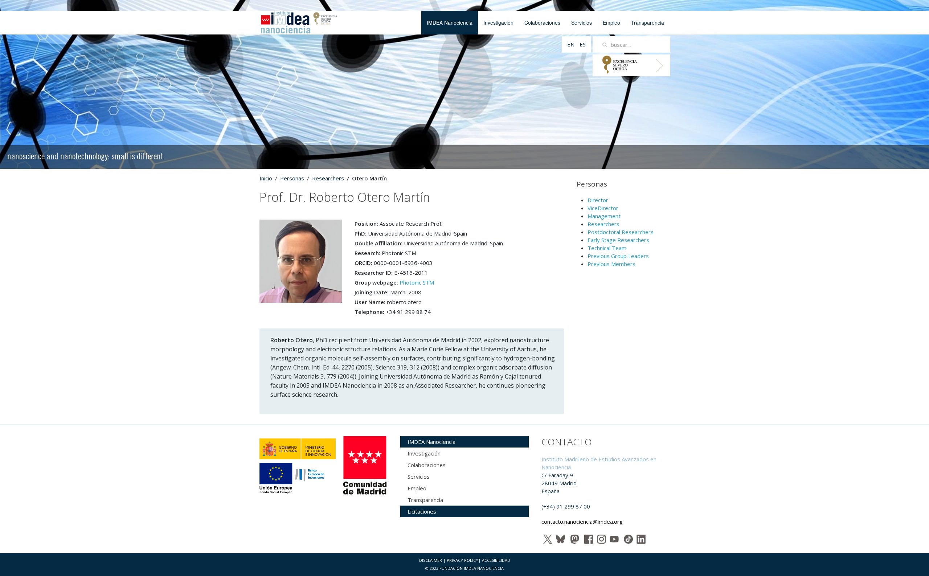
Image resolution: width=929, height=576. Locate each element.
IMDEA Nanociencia (449, 22)
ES (583, 44)
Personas (292, 178)
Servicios (581, 22)
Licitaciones (422, 511)
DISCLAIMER (430, 560)
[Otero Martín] (300, 260)
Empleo (611, 22)
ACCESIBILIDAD (496, 560)
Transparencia (647, 22)
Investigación (498, 22)
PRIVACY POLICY (462, 560)
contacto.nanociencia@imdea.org (582, 521)
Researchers (328, 178)
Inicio (265, 178)
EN (571, 44)
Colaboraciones (542, 22)
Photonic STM (417, 282)
